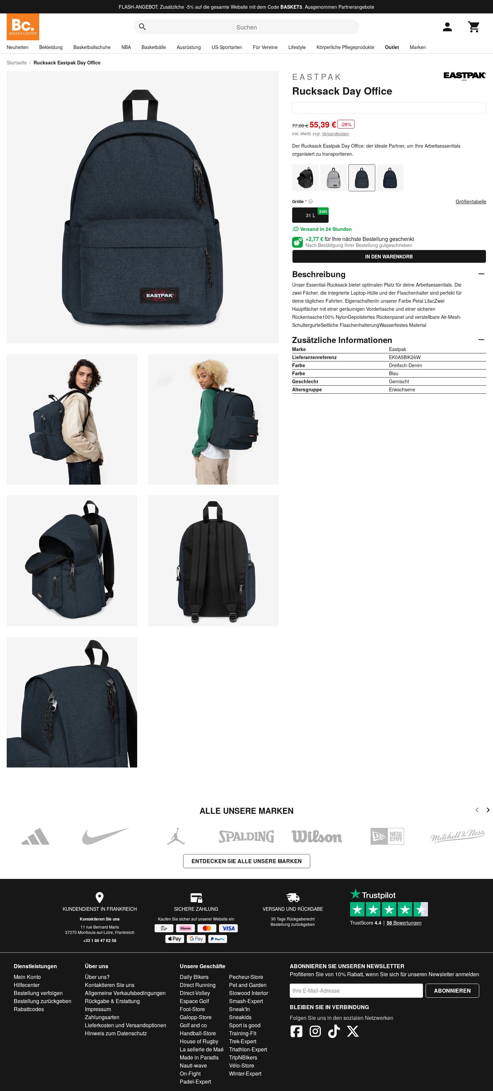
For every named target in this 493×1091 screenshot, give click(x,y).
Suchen (246, 26)
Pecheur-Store (246, 977)
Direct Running (198, 985)
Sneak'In (239, 1009)
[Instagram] (315, 1032)
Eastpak (317, 76)
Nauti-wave (193, 1065)
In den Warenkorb (389, 256)
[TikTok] (334, 1032)
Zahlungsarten (102, 1017)
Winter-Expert (245, 1073)
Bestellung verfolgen (38, 993)
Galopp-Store (196, 1017)
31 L (316, 213)
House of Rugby (199, 1041)
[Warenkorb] (474, 27)
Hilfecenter (27, 985)
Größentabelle (471, 201)
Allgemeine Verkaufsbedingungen (125, 993)
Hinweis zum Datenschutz (116, 1033)
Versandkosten (335, 133)
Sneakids (240, 1017)
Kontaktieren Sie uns (100, 919)
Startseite (17, 62)
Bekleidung (51, 47)
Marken (418, 47)
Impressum (98, 1009)
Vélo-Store (241, 1065)
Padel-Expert (195, 1081)
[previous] (477, 811)
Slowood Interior (248, 993)
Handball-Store (198, 1033)
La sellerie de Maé (202, 1049)
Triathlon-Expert (248, 1049)
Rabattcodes (29, 1009)
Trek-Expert (242, 1041)
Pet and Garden (248, 985)
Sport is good (245, 1025)
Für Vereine (265, 47)
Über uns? (97, 977)
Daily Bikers (194, 977)
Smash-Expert (246, 1001)
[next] (488, 811)
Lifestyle (297, 47)
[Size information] (310, 201)
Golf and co (193, 1025)
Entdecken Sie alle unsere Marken (246, 861)
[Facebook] (296, 1032)
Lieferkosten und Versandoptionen (125, 1025)
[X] (353, 1032)
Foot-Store (192, 1009)
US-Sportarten (227, 47)
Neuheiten (18, 47)
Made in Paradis (199, 1057)
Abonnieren (452, 990)
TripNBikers (243, 1057)
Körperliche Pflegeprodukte (345, 47)
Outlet (392, 47)
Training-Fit (242, 1033)
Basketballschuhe (92, 47)
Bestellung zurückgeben (293, 924)
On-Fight (190, 1073)
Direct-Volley (195, 993)
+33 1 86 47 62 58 (99, 940)
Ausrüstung (189, 47)
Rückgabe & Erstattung (112, 1001)
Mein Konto (27, 977)
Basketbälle (154, 47)
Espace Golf (194, 1001)
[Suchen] (142, 26)
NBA (126, 47)
